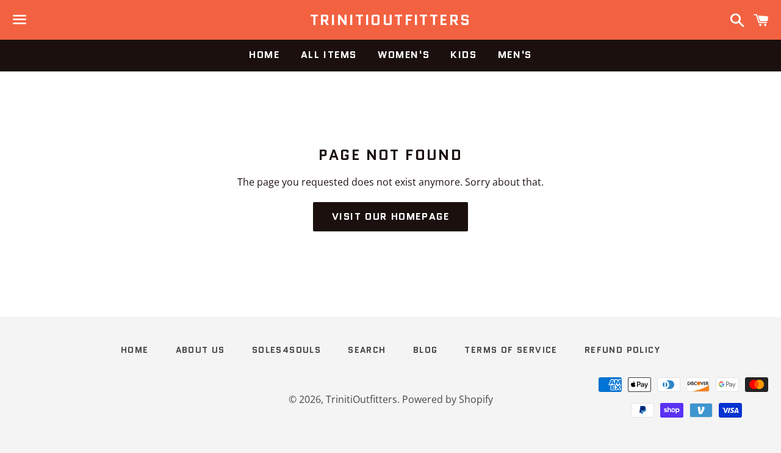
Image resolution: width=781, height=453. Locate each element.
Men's (515, 55)
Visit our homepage (391, 216)
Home (264, 55)
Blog (425, 350)
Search (367, 350)
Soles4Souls (286, 350)
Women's (404, 55)
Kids (463, 55)
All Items (329, 55)
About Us (200, 350)
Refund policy (622, 350)
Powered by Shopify (447, 399)
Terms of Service (510, 350)
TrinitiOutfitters (391, 20)
